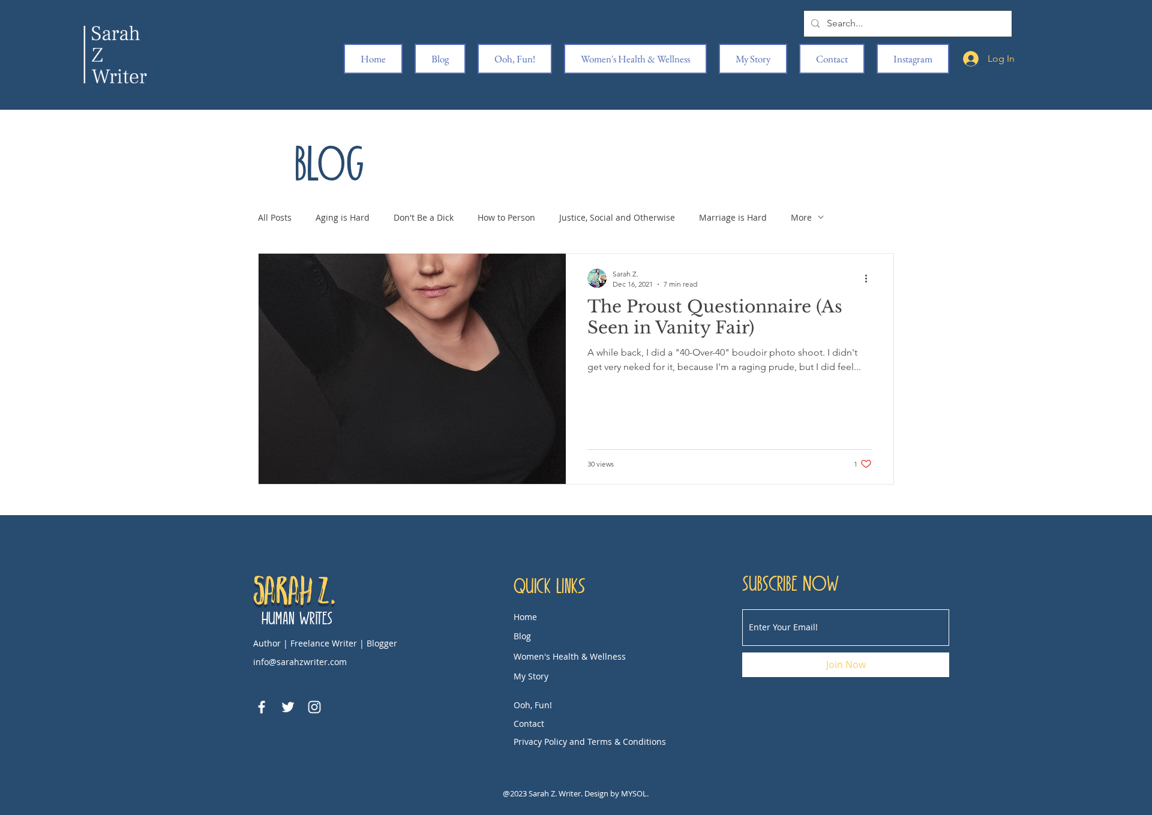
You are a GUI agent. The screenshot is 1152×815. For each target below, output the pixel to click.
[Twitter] (288, 707)
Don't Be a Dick (424, 217)
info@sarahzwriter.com (300, 661)
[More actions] (870, 278)
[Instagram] (314, 707)
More (801, 217)
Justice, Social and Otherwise (617, 217)
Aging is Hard (343, 217)
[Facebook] (261, 707)
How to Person (506, 217)
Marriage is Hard (733, 217)
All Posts (275, 217)
